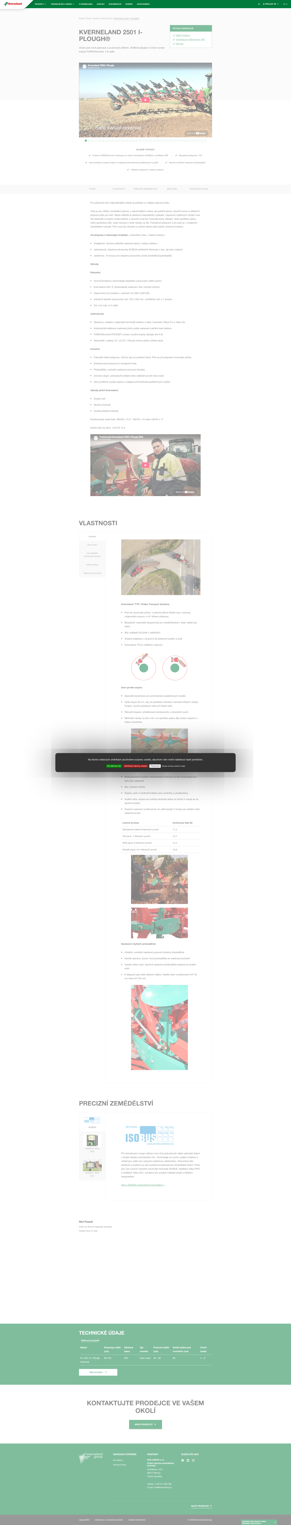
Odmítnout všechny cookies (135, 766)
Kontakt (101, 4)
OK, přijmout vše (114, 766)
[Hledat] (257, 13)
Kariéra (129, 4)
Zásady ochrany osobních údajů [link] (173, 766)
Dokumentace (115, 4)
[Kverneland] (13, 4)
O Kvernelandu (86, 4)
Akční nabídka (143, 4)
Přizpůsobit (155, 766)
